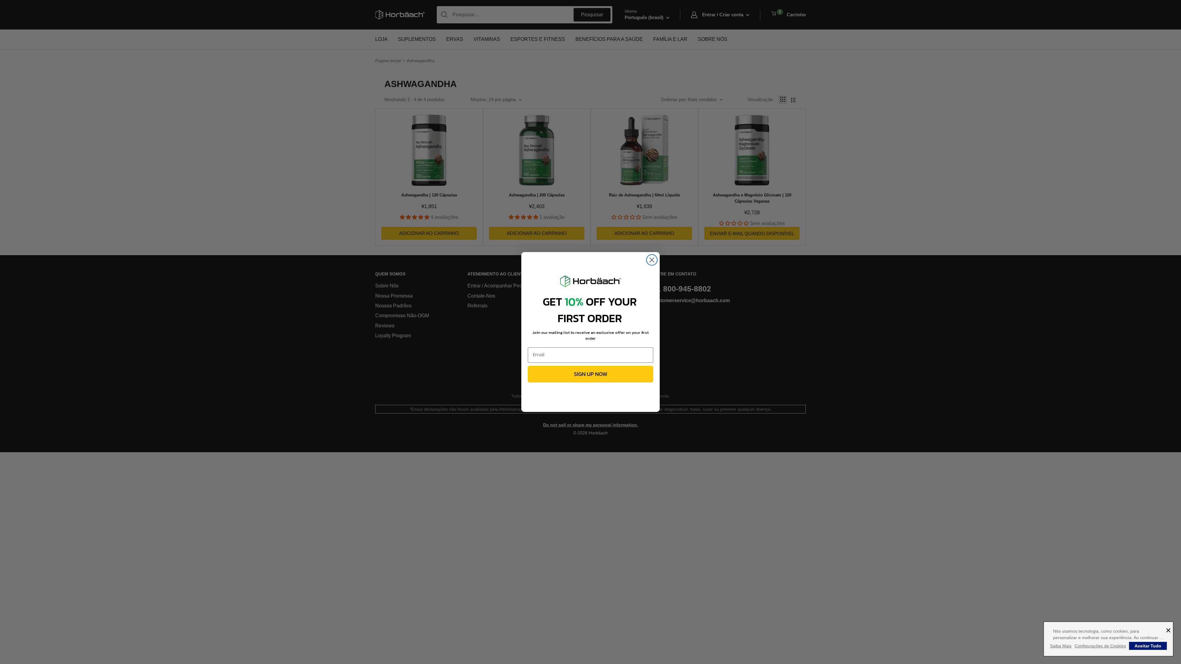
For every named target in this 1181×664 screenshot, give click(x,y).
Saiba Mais (1061, 645)
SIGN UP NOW (590, 374)
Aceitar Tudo (1148, 645)
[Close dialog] (651, 260)
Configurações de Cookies (1100, 645)
